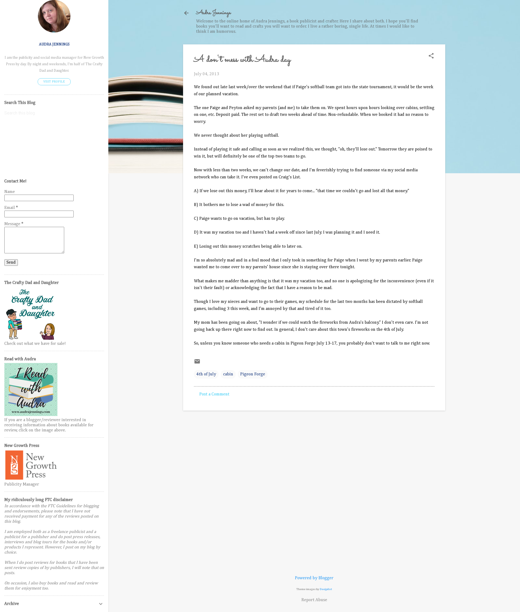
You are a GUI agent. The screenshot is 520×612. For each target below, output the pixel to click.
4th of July (206, 374)
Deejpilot (326, 589)
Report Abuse (314, 600)
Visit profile (54, 81)
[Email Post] (197, 363)
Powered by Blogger (314, 578)
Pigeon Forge (252, 374)
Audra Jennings (213, 13)
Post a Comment (214, 394)
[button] (431, 56)
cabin (228, 374)
